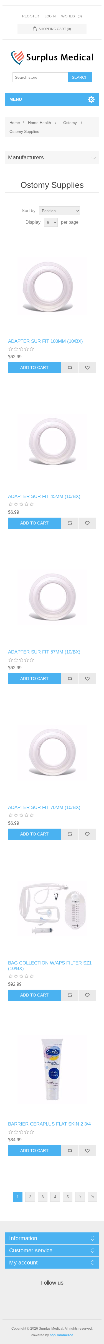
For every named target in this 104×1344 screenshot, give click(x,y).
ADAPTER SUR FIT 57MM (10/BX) (44, 652)
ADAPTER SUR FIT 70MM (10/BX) (44, 807)
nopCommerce (61, 1335)
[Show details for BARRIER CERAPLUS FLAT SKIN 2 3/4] (52, 1069)
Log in (50, 16)
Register (30, 16)
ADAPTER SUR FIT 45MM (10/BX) (44, 496)
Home (14, 122)
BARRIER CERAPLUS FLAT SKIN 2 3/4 (49, 1124)
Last (92, 1197)
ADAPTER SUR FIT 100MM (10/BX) (45, 341)
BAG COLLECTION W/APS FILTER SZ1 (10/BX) (50, 965)
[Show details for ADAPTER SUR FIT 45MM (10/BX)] (52, 442)
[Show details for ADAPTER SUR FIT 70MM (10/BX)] (52, 753)
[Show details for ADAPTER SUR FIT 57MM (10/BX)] (52, 597)
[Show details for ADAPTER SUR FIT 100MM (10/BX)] (52, 286)
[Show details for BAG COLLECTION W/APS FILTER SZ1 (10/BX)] (52, 908)
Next (80, 1197)
